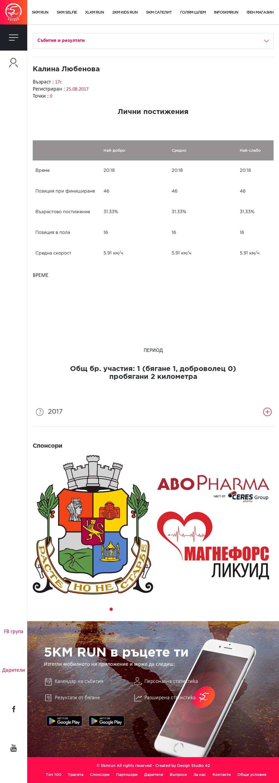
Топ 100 (53, 774)
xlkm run (94, 12)
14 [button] (195, 609)
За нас (199, 774)
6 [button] (134, 609)
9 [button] (157, 609)
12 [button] (179, 609)
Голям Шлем (193, 12)
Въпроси (178, 774)
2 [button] (103, 609)
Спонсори (100, 774)
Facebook (13, 709)
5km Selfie (67, 12)
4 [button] (118, 609)
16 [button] (210, 609)
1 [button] (96, 609)
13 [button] (187, 609)
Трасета (75, 774)
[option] (93, 525)
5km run (40, 12)
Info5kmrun (226, 12)
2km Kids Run (125, 12)
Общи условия (251, 774)
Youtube (13, 748)
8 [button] (149, 609)
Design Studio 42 (193, 765)
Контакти (222, 774)
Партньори (127, 774)
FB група (13, 632)
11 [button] (172, 609)
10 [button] (164, 609)
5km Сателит (159, 12)
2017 (55, 412)
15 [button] (202, 609)
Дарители (13, 670)
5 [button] (126, 609)
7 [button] (141, 609)
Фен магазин (260, 12)
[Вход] (13, 63)
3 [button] (111, 609)
